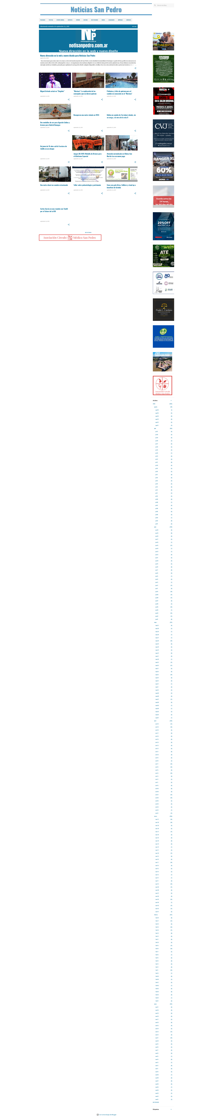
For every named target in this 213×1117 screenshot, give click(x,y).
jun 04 (157, 610)
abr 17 (157, 764)
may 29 (157, 631)
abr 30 (157, 724)
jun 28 (157, 536)
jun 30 (157, 530)
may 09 (157, 693)
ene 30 (157, 1010)
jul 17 (157, 474)
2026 (154, 404)
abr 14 (157, 773)
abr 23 (157, 745)
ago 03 (157, 419)
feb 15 (157, 958)
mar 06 (157, 896)
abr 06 (157, 798)
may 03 (157, 711)
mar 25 (157, 838)
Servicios (128, 20)
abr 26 (157, 736)
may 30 (157, 628)
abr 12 (157, 779)
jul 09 (157, 499)
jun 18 (157, 567)
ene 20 (157, 1041)
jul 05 (157, 511)
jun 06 (157, 604)
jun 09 (157, 594)
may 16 (157, 671)
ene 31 (157, 1007)
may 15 (157, 674)
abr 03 (157, 807)
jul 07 (157, 505)
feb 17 (157, 951)
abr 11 (157, 782)
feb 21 (157, 939)
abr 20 (157, 754)
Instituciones (94, 20)
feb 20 (157, 942)
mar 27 (157, 831)
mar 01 (157, 911)
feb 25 (157, 927)
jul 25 (157, 450)
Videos (103, 20)
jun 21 (157, 557)
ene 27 (157, 1019)
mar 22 (157, 847)
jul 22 (157, 459)
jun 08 (157, 598)
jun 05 (157, 607)
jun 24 (157, 548)
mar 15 (157, 868)
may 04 (157, 708)
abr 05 (157, 801)
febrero (156, 915)
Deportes (70, 20)
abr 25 (157, 739)
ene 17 (157, 1050)
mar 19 (157, 856)
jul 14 (157, 484)
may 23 (157, 650)
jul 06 (157, 508)
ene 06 (157, 1084)
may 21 (157, 656)
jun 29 (157, 533)
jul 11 (157, 493)
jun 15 (157, 576)
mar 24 (157, 841)
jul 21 (157, 462)
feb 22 (157, 936)
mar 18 (157, 859)
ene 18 (157, 1047)
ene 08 (157, 1078)
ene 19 (157, 1044)
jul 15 (157, 481)
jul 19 (157, 468)
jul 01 (157, 524)
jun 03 (157, 613)
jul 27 (157, 444)
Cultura (85, 20)
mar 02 (157, 908)
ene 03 (157, 1093)
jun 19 (157, 564)
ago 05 (157, 413)
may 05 (157, 705)
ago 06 (157, 410)
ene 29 (157, 1013)
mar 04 (157, 902)
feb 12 (157, 967)
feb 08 (157, 979)
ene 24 (157, 1028)
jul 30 (157, 434)
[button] (135, 68)
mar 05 (157, 899)
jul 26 (157, 447)
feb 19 (157, 945)
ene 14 (157, 1059)
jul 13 (157, 487)
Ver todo (134, 26)
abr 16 (157, 767)
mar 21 (157, 850)
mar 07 (157, 893)
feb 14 (157, 961)
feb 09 (157, 976)
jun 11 (157, 588)
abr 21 (157, 751)
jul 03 (157, 517)
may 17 (157, 668)
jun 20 (157, 561)
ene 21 (157, 1038)
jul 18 (157, 471)
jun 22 (157, 554)
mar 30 (157, 822)
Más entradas (88, 232)
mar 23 (157, 844)
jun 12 (157, 585)
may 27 (157, 638)
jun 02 (157, 616)
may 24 (157, 647)
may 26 (157, 641)
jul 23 (157, 456)
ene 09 (157, 1075)
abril (155, 721)
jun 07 (157, 601)
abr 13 (157, 776)
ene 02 (157, 1096)
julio (155, 428)
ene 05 (157, 1087)
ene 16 (157, 1053)
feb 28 (157, 918)
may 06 (157, 702)
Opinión (78, 20)
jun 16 (157, 573)
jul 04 (157, 514)
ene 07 (157, 1081)
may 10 (157, 690)
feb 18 (157, 948)
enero (155, 1004)
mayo (155, 622)
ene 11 (157, 1068)
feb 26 (157, 924)
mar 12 (157, 878)
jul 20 (157, 465)
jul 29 (157, 437)
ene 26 (157, 1022)
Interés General (60, 20)
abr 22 (157, 748)
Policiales (42, 20)
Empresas (120, 20)
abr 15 (157, 770)
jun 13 (157, 582)
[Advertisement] (144, 55)
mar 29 (157, 825)
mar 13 (157, 875)
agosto (155, 407)
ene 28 (157, 1016)
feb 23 (157, 933)
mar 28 (157, 828)
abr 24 (157, 742)
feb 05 (157, 988)
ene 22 (157, 1035)
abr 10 (157, 785)
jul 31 (157, 431)
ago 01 (157, 425)
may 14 (157, 678)
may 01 (157, 718)
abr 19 (157, 758)
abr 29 (157, 727)
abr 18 (157, 761)
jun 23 (157, 551)
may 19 (157, 662)
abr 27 (157, 733)
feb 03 (157, 995)
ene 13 (157, 1062)
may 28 (157, 634)
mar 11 (157, 881)
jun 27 (157, 539)
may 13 (157, 681)
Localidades (111, 20)
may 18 (157, 665)
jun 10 (157, 591)
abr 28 (157, 730)
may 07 (157, 699)
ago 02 (157, 422)
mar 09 (157, 887)
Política (51, 20)
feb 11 (157, 970)
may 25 (157, 644)
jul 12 (157, 490)
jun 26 (157, 542)
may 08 (157, 696)
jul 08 (157, 502)
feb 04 (157, 991)
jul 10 (157, 496)
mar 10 (157, 884)
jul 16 (157, 477)
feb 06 (157, 985)
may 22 (157, 653)
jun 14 (157, 579)
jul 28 (157, 441)
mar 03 (157, 905)
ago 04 (157, 416)
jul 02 (157, 521)
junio (155, 527)
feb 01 (157, 1001)
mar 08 (157, 890)
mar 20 (157, 853)
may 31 (157, 625)
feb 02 (157, 998)
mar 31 (157, 819)
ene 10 (157, 1071)
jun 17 (157, 570)
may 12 (157, 684)
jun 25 (157, 545)
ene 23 (157, 1031)
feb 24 (157, 930)
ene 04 (157, 1090)
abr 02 (157, 810)
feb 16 (157, 955)
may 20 (157, 659)
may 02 (157, 714)
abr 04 (157, 804)
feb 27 (157, 921)
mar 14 (157, 871)
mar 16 (157, 865)
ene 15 (157, 1056)
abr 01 (157, 813)
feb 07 (157, 982)
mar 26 (157, 835)
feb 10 (157, 973)
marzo (155, 816)
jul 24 (157, 453)
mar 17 (157, 862)
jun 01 (157, 619)
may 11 (157, 687)
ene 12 (157, 1065)
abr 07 (157, 794)
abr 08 (157, 791)
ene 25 (157, 1025)
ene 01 (157, 1099)
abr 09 (157, 788)
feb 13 (157, 964)
